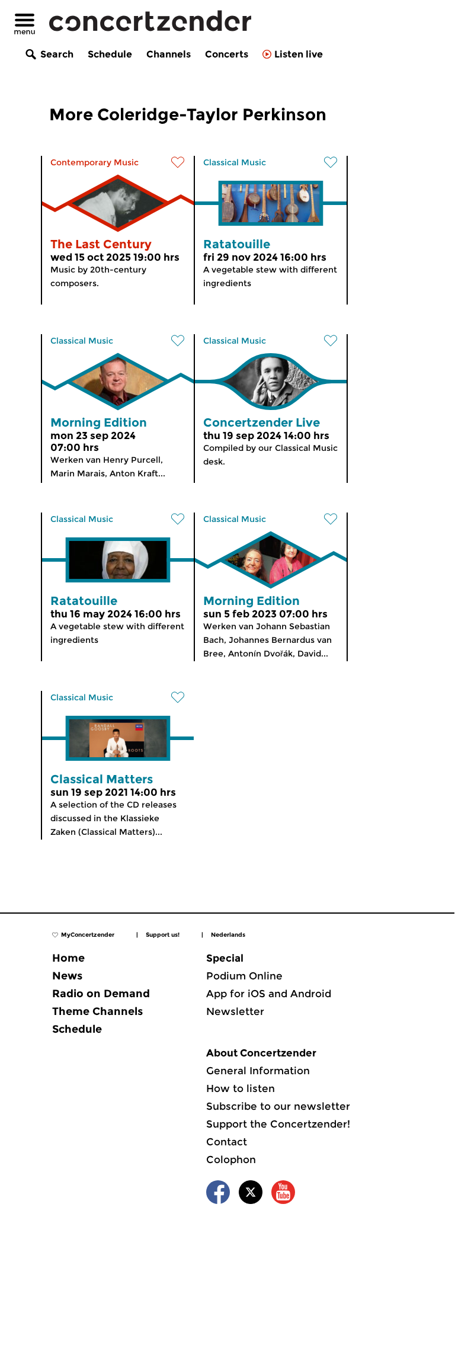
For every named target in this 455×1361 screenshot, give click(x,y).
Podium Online (244, 976)
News (67, 975)
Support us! (163, 935)
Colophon (231, 1159)
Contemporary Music (94, 162)
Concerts (226, 54)
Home (68, 958)
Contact (226, 1142)
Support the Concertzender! (278, 1124)
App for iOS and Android (268, 994)
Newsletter (235, 1011)
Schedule (110, 54)
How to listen (240, 1088)
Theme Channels (97, 1011)
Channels (168, 54)
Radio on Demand (101, 993)
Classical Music (234, 162)
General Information (258, 1071)
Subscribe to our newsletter (278, 1106)
